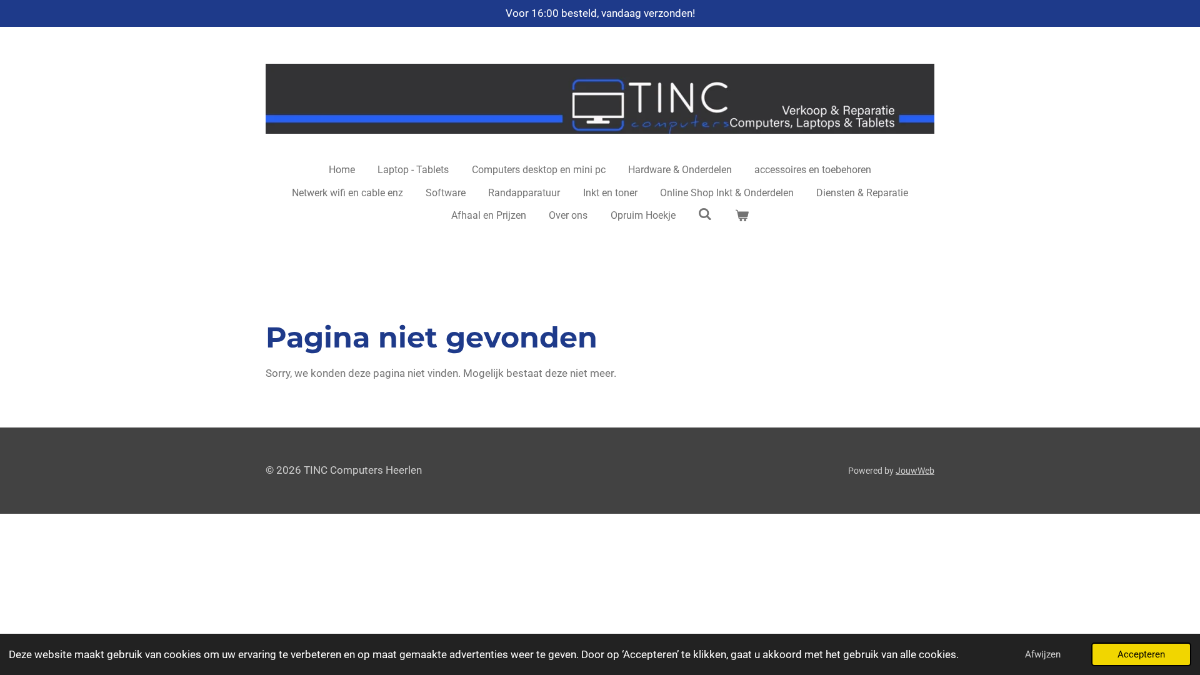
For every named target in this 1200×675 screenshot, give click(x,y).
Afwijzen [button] (1043, 654)
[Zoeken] (705, 214)
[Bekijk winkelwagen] (742, 216)
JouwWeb (915, 471)
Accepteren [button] (1141, 654)
